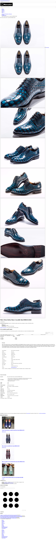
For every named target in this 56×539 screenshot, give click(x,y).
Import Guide (3, 528)
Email (32, 334)
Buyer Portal (28, 413)
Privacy (3, 524)
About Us (3, 10)
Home (3, 520)
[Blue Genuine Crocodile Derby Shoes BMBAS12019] (29, 438)
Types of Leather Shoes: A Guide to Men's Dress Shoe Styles (8, 517)
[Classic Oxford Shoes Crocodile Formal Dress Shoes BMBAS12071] (29, 422)
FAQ (2, 12)
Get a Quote (18, 335)
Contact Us (3, 11)
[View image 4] (22, 153)
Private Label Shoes (4, 527)
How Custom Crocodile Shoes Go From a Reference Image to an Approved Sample (11, 516)
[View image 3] (22, 123)
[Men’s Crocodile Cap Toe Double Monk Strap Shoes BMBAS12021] (29, 454)
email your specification (42, 413)
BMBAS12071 (4, 431)
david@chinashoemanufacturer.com (5, 0)
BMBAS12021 (4, 463)
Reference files (3, 335)
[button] (24, 47)
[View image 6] (22, 213)
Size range (9, 334)
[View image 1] (22, 63)
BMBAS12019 (4, 447)
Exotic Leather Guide (5, 536)
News (2, 522)
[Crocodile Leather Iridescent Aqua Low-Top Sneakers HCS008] (29, 470)
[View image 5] (22, 183)
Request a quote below (3, 327)
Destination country (21, 334)
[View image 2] (22, 93)
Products (3, 9)
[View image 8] (22, 273)
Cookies (3, 526)
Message (43, 334)
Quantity (1, 334)
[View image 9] (22, 303)
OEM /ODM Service (14, 367)
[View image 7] (22, 243)
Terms (3, 525)
